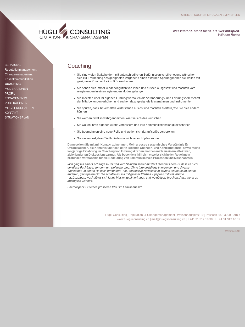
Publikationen (16, 103)
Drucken (214, 15)
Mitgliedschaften (19, 108)
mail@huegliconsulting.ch (168, 219)
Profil (10, 93)
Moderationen (16, 88)
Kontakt (11, 112)
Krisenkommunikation (19, 79)
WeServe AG (232, 231)
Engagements (16, 98)
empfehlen (231, 15)
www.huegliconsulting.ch (133, 219)
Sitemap (187, 15)
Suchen (200, 15)
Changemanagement (19, 74)
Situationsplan (17, 117)
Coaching (13, 84)
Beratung (13, 65)
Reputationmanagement (20, 69)
